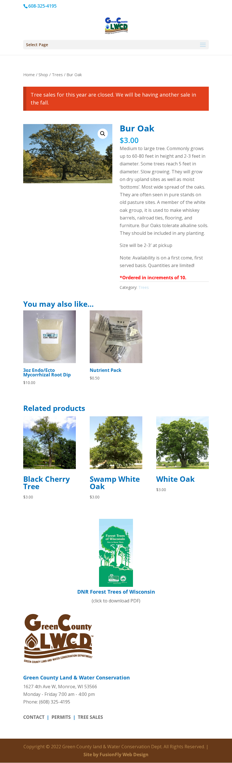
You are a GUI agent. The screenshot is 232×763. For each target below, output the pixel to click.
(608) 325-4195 (54, 702)
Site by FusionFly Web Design (116, 754)
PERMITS (61, 717)
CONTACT (33, 717)
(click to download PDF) (116, 596)
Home (29, 74)
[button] (103, 134)
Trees (57, 74)
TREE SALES (90, 717)
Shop (43, 74)
